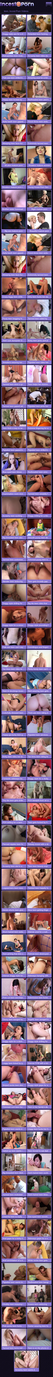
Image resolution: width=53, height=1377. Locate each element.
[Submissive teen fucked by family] (39, 987)
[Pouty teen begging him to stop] (14, 308)
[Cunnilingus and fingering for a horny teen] (39, 636)
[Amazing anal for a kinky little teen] (39, 67)
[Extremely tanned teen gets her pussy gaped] (39, 133)
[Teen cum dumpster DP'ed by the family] (14, 330)
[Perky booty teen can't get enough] (39, 658)
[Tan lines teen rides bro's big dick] (14, 658)
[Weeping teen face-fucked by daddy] (14, 133)
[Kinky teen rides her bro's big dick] (14, 746)
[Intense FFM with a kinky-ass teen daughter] (39, 1053)
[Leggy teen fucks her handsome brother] (39, 1118)
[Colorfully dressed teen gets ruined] (14, 702)
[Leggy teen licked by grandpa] (14, 1053)
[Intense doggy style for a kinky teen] (14, 965)
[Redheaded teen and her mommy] (39, 89)
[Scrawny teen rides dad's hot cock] (39, 45)
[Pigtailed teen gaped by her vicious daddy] (14, 439)
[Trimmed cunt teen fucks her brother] (14, 1096)
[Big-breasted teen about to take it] (14, 527)
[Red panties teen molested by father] (14, 45)
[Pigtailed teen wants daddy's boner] (14, 1118)
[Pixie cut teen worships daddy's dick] (14, 987)
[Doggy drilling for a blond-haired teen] (39, 505)
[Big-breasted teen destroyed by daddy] (14, 1162)
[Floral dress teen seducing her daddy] (39, 111)
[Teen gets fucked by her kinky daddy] (39, 812)
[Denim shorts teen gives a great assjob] (14, 899)
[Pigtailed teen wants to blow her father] (14, 1272)
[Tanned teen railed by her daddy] (39, 308)
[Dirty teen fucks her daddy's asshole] (39, 286)
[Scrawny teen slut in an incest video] (14, 855)
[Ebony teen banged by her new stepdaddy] (14, 1009)
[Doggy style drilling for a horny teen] (14, 593)
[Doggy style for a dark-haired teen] (14, 1031)
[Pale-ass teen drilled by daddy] (14, 67)
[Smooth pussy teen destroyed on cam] (39, 527)
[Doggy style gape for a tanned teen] (39, 1074)
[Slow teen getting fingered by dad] (39, 899)
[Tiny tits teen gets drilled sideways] (14, 790)
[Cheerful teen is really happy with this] (14, 1206)
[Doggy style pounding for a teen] (39, 615)
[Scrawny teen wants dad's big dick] (26, 1359)
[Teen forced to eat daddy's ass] (39, 1140)
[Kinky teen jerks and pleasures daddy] (39, 330)
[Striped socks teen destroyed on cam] (14, 1074)
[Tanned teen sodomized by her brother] (14, 549)
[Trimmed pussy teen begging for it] (39, 549)
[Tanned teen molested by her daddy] (14, 1184)
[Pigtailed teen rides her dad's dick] (39, 352)
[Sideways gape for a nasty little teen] (39, 1228)
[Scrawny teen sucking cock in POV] (14, 505)
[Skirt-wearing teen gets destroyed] (39, 680)
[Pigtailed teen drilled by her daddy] (39, 439)
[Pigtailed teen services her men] (39, 724)
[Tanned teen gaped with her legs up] (14, 395)
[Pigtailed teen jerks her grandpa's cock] (39, 395)
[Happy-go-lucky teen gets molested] (14, 724)
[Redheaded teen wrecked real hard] (39, 461)
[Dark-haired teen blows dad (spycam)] (39, 1184)
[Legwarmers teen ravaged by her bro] (14, 877)
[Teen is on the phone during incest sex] (39, 1337)
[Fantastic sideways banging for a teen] (14, 768)
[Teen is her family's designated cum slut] (39, 1096)
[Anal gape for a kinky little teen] (14, 1228)
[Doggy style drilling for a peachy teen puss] (39, 1031)
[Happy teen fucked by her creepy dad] (14, 89)
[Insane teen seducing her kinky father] (39, 1293)
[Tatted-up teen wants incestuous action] (14, 1140)
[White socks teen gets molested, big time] (39, 1250)
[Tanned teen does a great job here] (14, 374)
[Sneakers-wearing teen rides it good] (14, 352)
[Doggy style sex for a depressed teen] (14, 23)
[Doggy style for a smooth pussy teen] (14, 615)
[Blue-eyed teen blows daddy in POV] (14, 461)
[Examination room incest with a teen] (14, 483)
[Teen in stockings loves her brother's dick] (14, 680)
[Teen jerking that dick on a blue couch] (14, 943)
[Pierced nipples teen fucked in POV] (14, 834)
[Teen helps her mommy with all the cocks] (39, 374)
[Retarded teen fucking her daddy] (39, 23)
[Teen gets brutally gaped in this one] (39, 571)
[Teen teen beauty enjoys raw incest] (39, 855)
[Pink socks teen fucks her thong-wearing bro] (14, 1315)
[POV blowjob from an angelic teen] (39, 790)
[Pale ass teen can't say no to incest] (14, 636)
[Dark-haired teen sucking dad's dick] (39, 1162)
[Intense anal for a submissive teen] (39, 921)
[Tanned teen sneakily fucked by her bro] (39, 483)
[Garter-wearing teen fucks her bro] (39, 1315)
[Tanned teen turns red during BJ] (14, 1337)
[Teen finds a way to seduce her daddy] (14, 417)
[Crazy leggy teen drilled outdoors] (14, 286)
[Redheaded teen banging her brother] (39, 1272)
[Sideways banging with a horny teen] (39, 965)
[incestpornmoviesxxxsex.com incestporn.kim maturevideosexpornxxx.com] (49, 4)
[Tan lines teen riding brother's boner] (39, 746)
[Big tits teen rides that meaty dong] (39, 593)
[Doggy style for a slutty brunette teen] (39, 768)
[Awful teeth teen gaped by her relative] (14, 111)
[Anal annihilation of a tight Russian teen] (14, 1250)
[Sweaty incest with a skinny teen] (39, 834)
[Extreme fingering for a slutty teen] (39, 417)
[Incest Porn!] (17, 4)
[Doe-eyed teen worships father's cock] (39, 1206)
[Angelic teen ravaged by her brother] (39, 1009)
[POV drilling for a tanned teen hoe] (14, 812)
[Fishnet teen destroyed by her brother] (39, 943)
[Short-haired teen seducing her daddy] (14, 921)
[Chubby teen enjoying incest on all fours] (14, 1293)
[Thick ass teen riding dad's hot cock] (39, 702)
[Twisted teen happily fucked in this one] (39, 877)
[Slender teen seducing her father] (14, 571)
